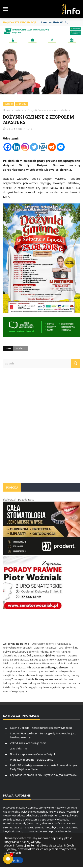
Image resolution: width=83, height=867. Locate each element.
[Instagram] (25, 147)
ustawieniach (12, 853)
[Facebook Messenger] (61, 147)
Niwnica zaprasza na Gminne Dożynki (33, 754)
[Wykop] (43, 147)
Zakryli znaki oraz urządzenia (28, 743)
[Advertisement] (41, 427)
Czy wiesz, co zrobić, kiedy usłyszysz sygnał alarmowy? (43, 775)
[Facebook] (7, 147)
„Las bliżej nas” (19, 748)
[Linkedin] (16, 147)
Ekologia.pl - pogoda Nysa (18, 499)
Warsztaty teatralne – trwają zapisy (31, 759)
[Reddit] (52, 147)
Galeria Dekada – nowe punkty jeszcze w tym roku (41, 728)
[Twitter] (34, 147)
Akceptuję (13, 860)
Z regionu (21, 104)
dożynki (20, 348)
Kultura (9, 104)
